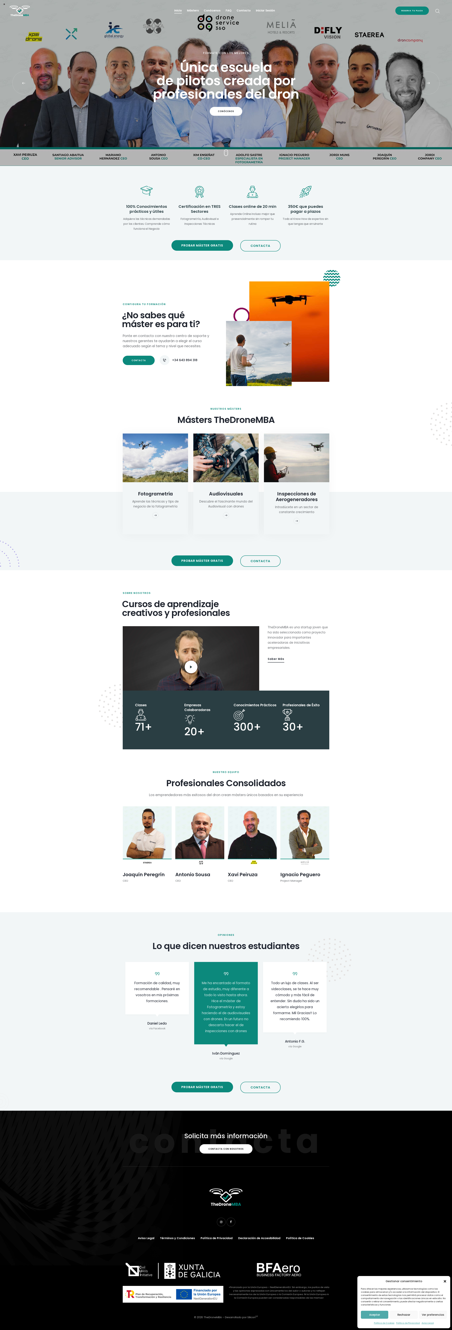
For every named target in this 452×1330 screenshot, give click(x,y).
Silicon (252, 1317)
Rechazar (403, 1315)
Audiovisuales (226, 494)
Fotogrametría (155, 494)
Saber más (276, 659)
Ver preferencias (433, 1315)
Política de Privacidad (408, 1323)
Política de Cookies (384, 1323)
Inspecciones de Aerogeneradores (297, 496)
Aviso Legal (428, 1323)
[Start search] (437, 11)
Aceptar (374, 1315)
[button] (445, 1281)
